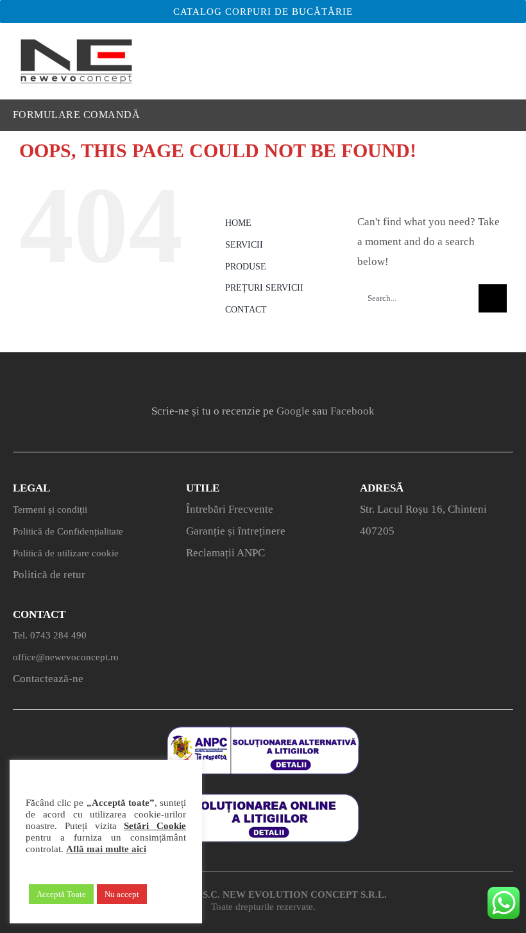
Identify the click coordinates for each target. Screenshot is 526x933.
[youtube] (280, 376)
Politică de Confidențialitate (68, 531)
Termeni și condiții (50, 509)
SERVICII (244, 245)
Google (293, 411)
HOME (238, 223)
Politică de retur (49, 575)
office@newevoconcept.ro (66, 657)
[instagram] (245, 376)
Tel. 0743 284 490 (50, 635)
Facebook (352, 411)
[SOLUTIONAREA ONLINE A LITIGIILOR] (263, 799)
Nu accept (122, 894)
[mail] (315, 376)
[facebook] (210, 376)
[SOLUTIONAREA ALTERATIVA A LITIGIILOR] (263, 732)
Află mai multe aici (106, 849)
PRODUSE (245, 266)
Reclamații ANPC (225, 553)
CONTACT (246, 309)
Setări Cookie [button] (155, 826)
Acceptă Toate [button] (61, 894)
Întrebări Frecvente (229, 509)
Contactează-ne (48, 678)
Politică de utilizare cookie (66, 553)
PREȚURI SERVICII (264, 288)
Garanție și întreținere (235, 531)
